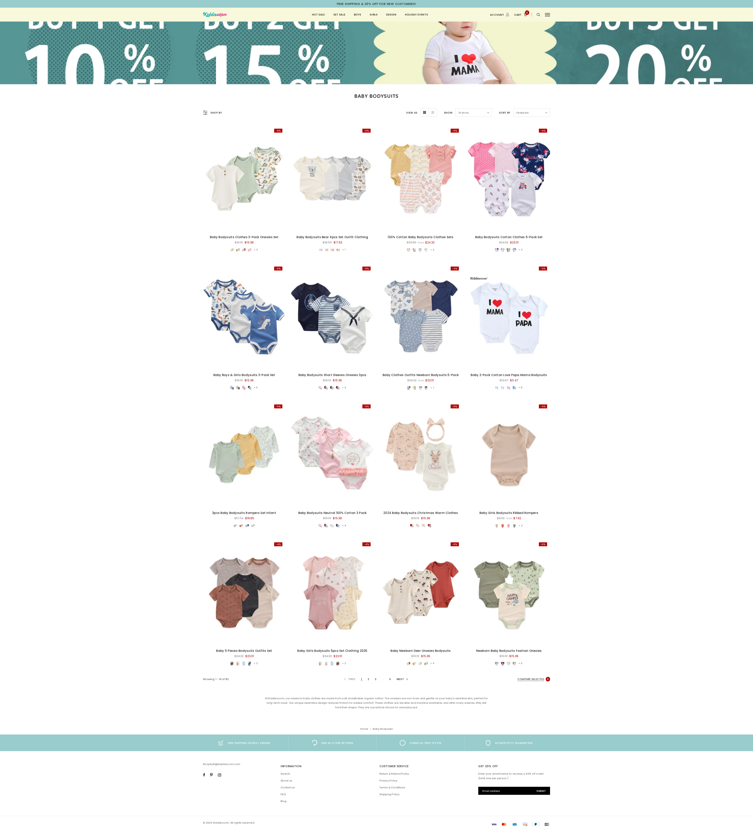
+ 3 (256, 663)
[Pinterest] (211, 775)
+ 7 (432, 388)
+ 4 (256, 249)
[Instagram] (219, 775)
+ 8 (520, 387)
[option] (244, 742)
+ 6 (256, 387)
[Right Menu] (547, 14)
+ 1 (344, 249)
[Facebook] (204, 775)
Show (448, 113)
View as (411, 113)
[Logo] (233, 14)
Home (364, 729)
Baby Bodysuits (383, 729)
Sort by (504, 113)
